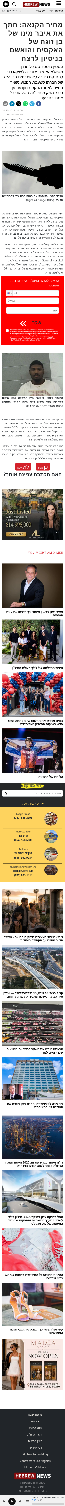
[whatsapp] (25, 103)
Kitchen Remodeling (35, 1454)
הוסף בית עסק (33, 803)
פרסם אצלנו (35, 1415)
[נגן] (12, 1501)
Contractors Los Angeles (35, 1461)
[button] (9, 293)
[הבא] (19, 1501)
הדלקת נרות (56, 11)
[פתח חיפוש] (14, 4)
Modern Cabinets (35, 1467)
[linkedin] (12, 103)
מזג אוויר (41, 11)
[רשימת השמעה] (27, 1501)
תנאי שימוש (35, 1428)
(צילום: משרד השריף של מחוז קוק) (32, 402)
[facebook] (38, 103)
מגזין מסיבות (35, 1441)
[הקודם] (4, 1501)
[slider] (48, 1504)
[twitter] (18, 103)
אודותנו (35, 1421)
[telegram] (32, 103)
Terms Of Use (35, 340)
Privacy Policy (24, 340)
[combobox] (32, 793)
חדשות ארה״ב (35, 1434)
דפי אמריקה (35, 1447)
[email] (5, 103)
